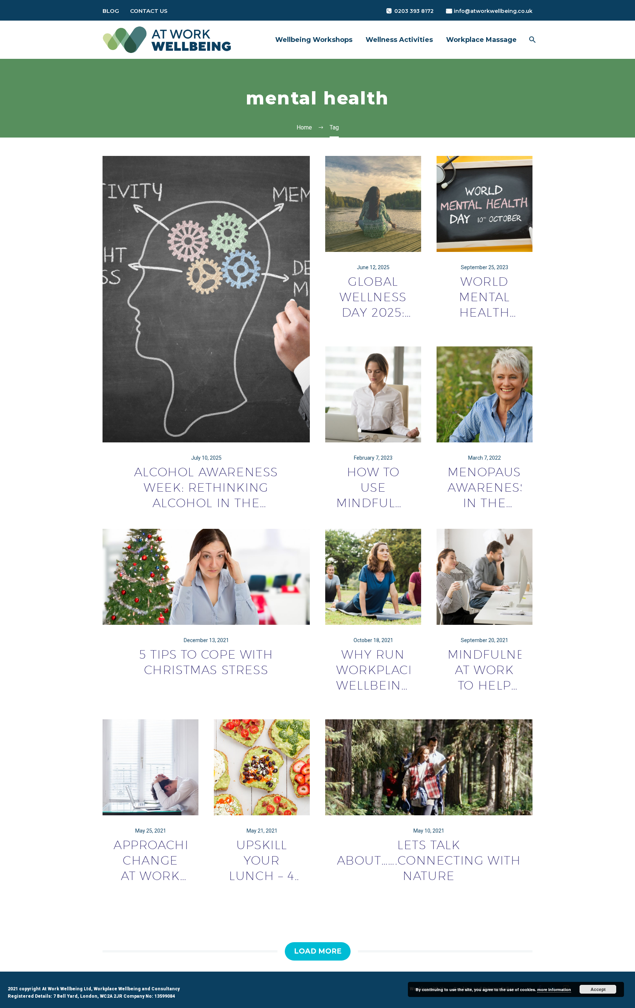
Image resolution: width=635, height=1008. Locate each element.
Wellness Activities (399, 40)
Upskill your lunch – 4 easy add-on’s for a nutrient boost (262, 860)
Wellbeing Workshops (313, 40)
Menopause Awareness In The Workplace (484, 487)
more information (554, 989)
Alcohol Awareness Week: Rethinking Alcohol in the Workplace (206, 487)
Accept (598, 989)
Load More (317, 951)
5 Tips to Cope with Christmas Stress (206, 662)
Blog (111, 10)
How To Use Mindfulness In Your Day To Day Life (373, 487)
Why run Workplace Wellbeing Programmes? (373, 670)
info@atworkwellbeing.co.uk (493, 11)
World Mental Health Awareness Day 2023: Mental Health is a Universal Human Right (484, 297)
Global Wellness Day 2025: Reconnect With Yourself (373, 297)
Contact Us (149, 10)
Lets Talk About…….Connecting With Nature (429, 860)
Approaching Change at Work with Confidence (150, 860)
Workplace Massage (481, 40)
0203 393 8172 (414, 11)
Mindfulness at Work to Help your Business (484, 670)
